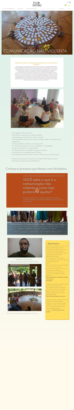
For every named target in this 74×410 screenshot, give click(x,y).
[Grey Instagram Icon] (70, 2)
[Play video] (37, 190)
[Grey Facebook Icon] (68, 2)
